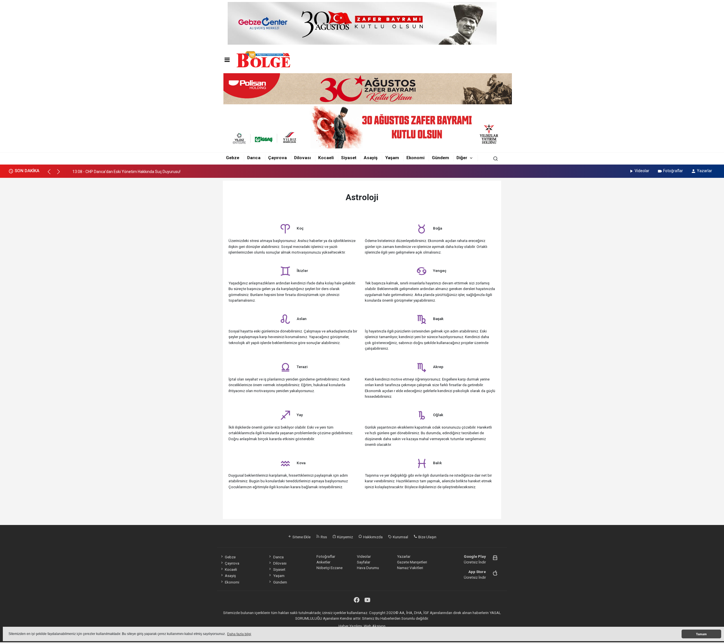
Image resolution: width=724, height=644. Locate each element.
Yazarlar (704, 170)
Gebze (232, 157)
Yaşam (392, 157)
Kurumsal (400, 537)
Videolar (642, 170)
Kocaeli (326, 157)
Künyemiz (344, 537)
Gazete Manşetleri (412, 562)
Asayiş (371, 157)
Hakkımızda (372, 537)
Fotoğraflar (673, 170)
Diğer (461, 157)
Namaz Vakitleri (410, 567)
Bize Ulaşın (426, 537)
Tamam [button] (701, 634)
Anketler (323, 562)
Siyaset (348, 157)
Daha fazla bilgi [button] (239, 634)
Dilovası (302, 157)
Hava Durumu (368, 567)
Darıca (253, 157)
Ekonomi (415, 157)
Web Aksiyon (374, 626)
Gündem (440, 157)
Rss (323, 537)
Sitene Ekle (301, 537)
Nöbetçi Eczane (329, 567)
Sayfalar (363, 562)
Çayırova (277, 157)
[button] (51, 174)
